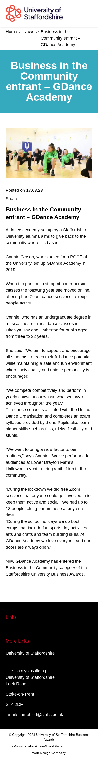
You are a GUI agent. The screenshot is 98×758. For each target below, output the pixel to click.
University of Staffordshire (30, 653)
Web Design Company (49, 753)
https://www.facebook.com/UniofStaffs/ (34, 746)
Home (11, 31)
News (29, 31)
